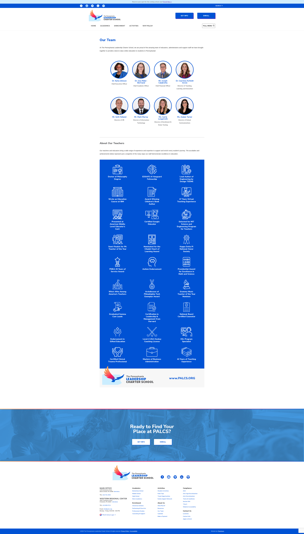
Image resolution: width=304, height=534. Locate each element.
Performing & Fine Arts (139, 508)
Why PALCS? (148, 26)
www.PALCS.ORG (182, 378)
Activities (133, 26)
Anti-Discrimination (189, 496)
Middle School (136, 493)
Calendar (160, 513)
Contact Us (187, 511)
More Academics (137, 499)
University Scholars (138, 505)
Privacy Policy (125, 531)
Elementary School (137, 491)
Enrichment (119, 26)
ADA (184, 491)
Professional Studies (138, 511)
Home (93, 26)
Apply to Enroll (187, 519)
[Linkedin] (98, 6)
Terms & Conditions (189, 499)
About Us (161, 503)
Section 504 (186, 501)
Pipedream (221, 531)
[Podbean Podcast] (103, 6)
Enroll (206, 16)
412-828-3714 (107, 505)
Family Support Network (165, 499)
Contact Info (186, 516)
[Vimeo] (92, 6)
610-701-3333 (107, 495)
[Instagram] (87, 6)
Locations (186, 513)
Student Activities (163, 491)
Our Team (161, 511)
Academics (105, 26)
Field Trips (161, 493)
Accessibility (133, 531)
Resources (161, 508)
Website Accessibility (189, 507)
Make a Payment (162, 516)
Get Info (184, 16)
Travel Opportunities (164, 496)
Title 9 (185, 504)
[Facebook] (81, 6)
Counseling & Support (138, 513)
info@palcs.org (108, 509)
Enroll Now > (167, 2)
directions (116, 491)
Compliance (187, 488)
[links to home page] (104, 15)
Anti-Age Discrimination (190, 493)
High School (135, 496)
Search (218, 6)
